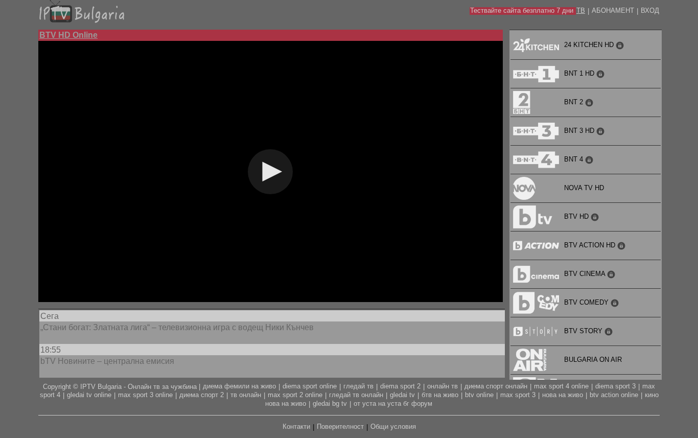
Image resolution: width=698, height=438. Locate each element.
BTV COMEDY (587, 302)
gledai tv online (89, 395)
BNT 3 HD (580, 130)
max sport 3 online (145, 395)
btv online (479, 395)
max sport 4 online (561, 386)
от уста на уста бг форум (393, 403)
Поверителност (340, 426)
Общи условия (393, 426)
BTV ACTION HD (590, 245)
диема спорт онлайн (495, 386)
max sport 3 (518, 395)
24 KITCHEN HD (590, 45)
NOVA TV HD (584, 188)
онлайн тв (442, 386)
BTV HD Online (68, 35)
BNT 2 (574, 102)
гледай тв (358, 386)
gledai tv (402, 395)
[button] (270, 171)
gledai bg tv (330, 403)
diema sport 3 (615, 386)
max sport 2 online (295, 395)
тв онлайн (245, 395)
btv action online (614, 395)
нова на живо (562, 395)
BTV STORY (584, 331)
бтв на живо (440, 395)
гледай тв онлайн (356, 395)
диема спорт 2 (201, 395)
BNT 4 (574, 159)
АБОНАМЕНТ (613, 10)
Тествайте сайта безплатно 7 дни (521, 10)
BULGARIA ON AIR (593, 359)
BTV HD (577, 216)
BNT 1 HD (580, 73)
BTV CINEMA (585, 274)
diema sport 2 (400, 386)
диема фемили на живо (239, 386)
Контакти (296, 426)
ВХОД (650, 10)
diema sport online (310, 386)
